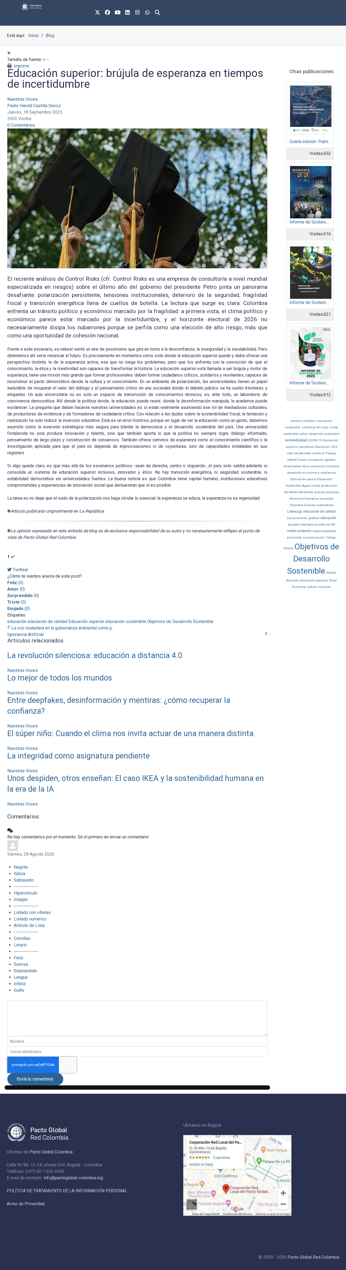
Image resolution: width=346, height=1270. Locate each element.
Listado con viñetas (32, 912)
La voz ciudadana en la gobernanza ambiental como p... (62, 628)
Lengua (21, 977)
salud (304, 434)
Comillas (22, 938)
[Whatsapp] (148, 13)
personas (326, 498)
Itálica (19, 873)
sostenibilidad (296, 440)
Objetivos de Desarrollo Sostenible (180, 621)
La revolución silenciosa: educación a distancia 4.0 (94, 655)
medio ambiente (299, 531)
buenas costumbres (319, 505)
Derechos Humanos (304, 498)
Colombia (296, 505)
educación (16, 621)
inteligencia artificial (315, 524)
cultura (312, 587)
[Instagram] (138, 13)
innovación (316, 460)
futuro (302, 460)
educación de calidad (47, 621)
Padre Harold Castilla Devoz (34, 105)
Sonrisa (21, 964)
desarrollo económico (303, 473)
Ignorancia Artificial (25, 634)
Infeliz (20, 983)
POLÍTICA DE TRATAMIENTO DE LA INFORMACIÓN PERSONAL (67, 1190)
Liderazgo (294, 511)
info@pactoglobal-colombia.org (73, 1177)
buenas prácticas (326, 492)
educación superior (313, 580)
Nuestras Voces (22, 99)
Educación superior (86, 621)
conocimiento (297, 518)
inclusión (324, 587)
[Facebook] (108, 13)
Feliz (18, 957)
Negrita (21, 867)
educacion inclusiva (324, 466)
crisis (324, 427)
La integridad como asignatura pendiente (78, 755)
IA (318, 427)
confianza (308, 427)
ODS (334, 447)
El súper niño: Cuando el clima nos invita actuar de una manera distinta (130, 733)
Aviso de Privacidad (26, 1203)
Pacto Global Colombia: (51, 1151)
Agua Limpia (311, 485)
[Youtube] (118, 13)
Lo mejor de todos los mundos (59, 677)
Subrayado (24, 880)
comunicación (313, 537)
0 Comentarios (21, 125)
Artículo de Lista (29, 925)
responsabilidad (324, 531)
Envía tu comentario (35, 1079)
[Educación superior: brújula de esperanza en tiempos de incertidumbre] (137, 198)
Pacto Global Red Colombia (313, 1257)
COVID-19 (314, 440)
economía (294, 537)
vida (290, 453)
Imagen (21, 899)
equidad (294, 524)
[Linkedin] (128, 13)
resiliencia (328, 473)
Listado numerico (30, 919)
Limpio (20, 944)
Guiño (19, 990)
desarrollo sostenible (324, 434)
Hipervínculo (25, 893)
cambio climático (303, 421)
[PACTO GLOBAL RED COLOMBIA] (57, 7)
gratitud (313, 518)
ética (305, 466)
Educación (322, 447)
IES (333, 524)
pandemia (306, 447)
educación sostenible (125, 621)
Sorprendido (25, 970)
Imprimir (21, 66)
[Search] (158, 13)
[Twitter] (98, 13)
